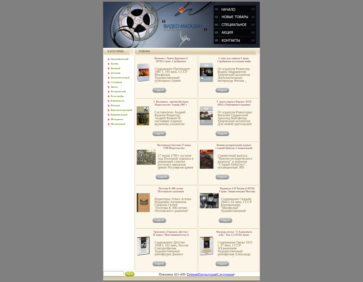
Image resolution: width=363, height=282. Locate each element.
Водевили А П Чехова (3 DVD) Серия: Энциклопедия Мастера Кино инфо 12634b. (237, 191)
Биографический (119, 59)
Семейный (116, 82)
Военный (115, 68)
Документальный (120, 77)
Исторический (118, 91)
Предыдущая (207, 274)
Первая (192, 274)
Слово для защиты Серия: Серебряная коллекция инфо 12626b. (234, 61)
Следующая (225, 274)
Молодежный (118, 124)
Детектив (115, 73)
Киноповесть (117, 100)
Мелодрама (117, 119)
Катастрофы (117, 96)
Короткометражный (121, 110)
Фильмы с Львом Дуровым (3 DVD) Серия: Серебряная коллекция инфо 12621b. (171, 61)
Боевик (114, 63)
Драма (114, 87)
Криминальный (119, 114)
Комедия (115, 105)
